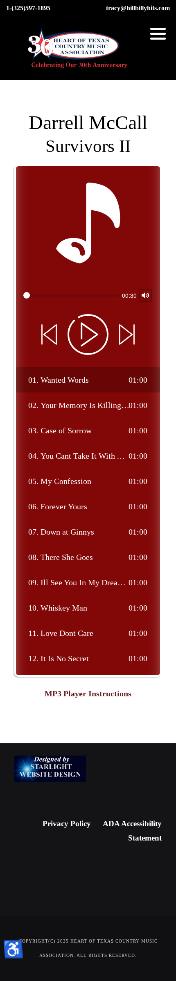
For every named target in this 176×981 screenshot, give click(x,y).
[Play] (88, 334)
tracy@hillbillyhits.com (138, 7)
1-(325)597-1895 (28, 7)
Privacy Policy (67, 823)
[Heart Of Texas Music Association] (78, 48)
